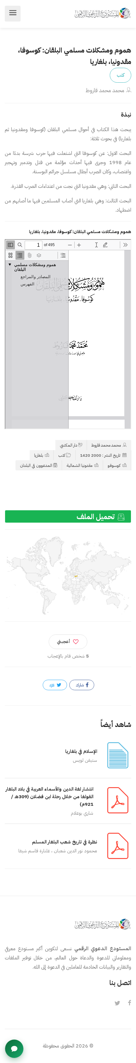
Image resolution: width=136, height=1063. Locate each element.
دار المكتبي (68, 445)
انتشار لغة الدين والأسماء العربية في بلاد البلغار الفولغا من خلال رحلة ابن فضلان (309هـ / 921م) (49, 797)
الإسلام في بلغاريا (81, 751)
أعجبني (63, 641)
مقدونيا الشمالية (79, 465)
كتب (120, 75)
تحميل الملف (96, 516)
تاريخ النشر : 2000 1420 (100, 455)
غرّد (52, 685)
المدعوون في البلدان (36, 465)
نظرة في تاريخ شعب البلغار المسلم (64, 841)
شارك (80, 685)
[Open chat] (14, 1049)
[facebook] (129, 1003)
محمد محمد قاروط (104, 90)
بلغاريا (39, 455)
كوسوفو (114, 465)
